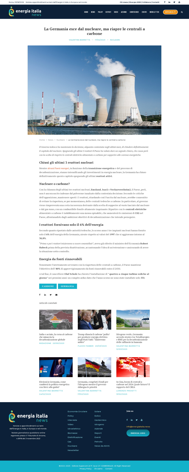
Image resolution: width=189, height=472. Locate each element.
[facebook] (164, 2)
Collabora (146, 2)
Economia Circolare (77, 411)
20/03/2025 (101, 346)
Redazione (45, 343)
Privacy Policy (85, 469)
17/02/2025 (83, 394)
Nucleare (115, 40)
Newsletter (154, 12)
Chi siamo (124, 2)
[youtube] (179, 2)
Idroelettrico (74, 428)
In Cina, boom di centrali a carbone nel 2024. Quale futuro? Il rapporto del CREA (133, 384)
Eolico (97, 416)
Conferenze (134, 12)
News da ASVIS (102, 446)
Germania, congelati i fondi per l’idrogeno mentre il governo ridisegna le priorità (93, 384)
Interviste (72, 420)
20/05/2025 (58, 343)
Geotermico (100, 420)
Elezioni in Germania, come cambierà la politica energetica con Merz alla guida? (54, 384)
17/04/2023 (100, 40)
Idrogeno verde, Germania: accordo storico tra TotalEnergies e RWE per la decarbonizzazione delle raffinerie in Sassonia (132, 338)
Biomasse (72, 433)
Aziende (124, 12)
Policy (100, 12)
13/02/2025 (121, 394)
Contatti (155, 2)
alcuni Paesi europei (58, 168)
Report (108, 12)
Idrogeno (99, 424)
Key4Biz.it (170, 12)
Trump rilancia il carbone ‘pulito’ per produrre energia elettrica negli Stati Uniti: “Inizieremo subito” (94, 338)
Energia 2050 (135, 2)
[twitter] (174, 2)
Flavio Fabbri (86, 346)
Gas (69, 441)
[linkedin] (169, 2)
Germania (67, 286)
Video (116, 12)
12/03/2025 (121, 349)
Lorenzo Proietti (126, 391)
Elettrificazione (75, 437)
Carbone (48, 286)
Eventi (144, 12)
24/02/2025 (45, 394)
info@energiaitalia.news (138, 426)
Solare (97, 411)
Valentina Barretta (79, 40)
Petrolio (98, 441)
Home (86, 12)
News (93, 12)
